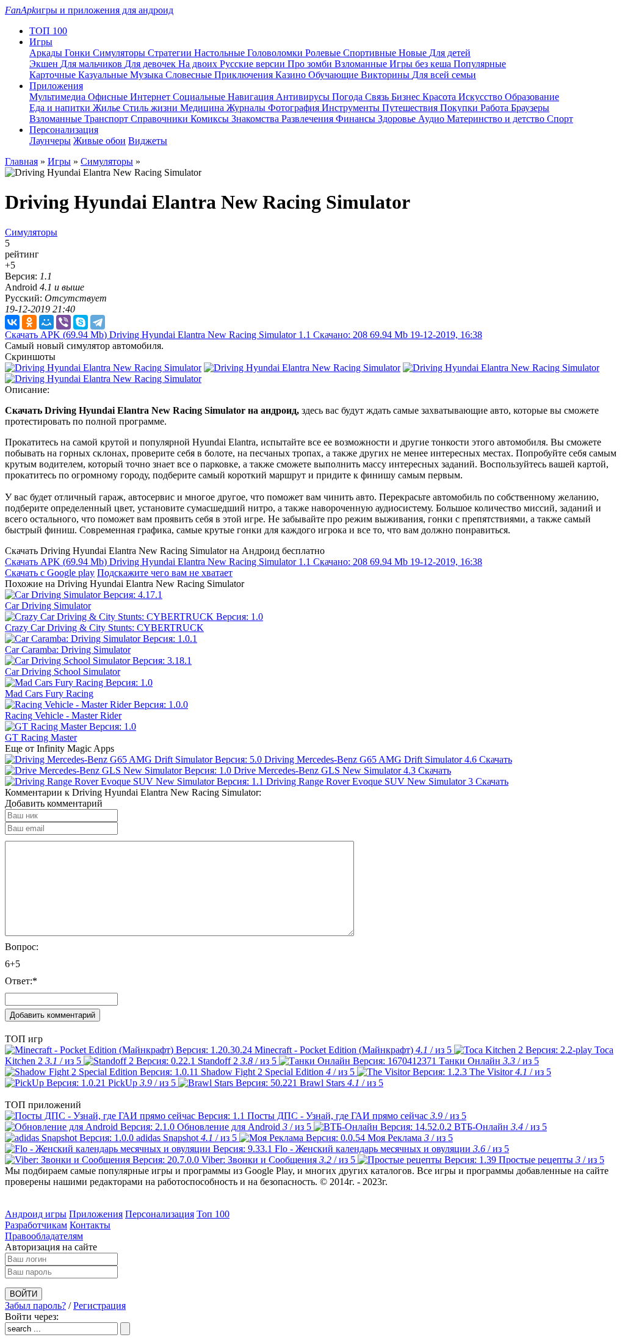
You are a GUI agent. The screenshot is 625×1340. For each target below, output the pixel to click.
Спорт (560, 118)
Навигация (252, 97)
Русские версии (253, 64)
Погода (348, 97)
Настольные (220, 53)
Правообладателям (44, 1236)
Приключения (244, 75)
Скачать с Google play (50, 572)
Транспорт (107, 118)
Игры (59, 161)
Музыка (147, 75)
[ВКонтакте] (12, 322)
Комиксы (210, 118)
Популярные (479, 64)
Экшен (44, 64)
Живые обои (99, 140)
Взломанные (361, 64)
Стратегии (171, 53)
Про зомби (310, 64)
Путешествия (411, 108)
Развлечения (308, 118)
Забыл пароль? (35, 1305)
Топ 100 (213, 1214)
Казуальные (104, 75)
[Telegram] (97, 322)
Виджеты (147, 140)
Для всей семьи (444, 75)
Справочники (160, 118)
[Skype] (80, 322)
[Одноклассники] (29, 322)
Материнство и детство (497, 118)
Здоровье (398, 118)
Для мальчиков (92, 64)
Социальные (200, 97)
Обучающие (334, 75)
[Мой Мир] (46, 322)
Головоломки (276, 53)
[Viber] (63, 322)
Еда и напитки (61, 108)
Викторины (386, 75)
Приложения (96, 1214)
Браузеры (530, 108)
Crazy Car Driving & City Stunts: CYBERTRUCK (104, 627)
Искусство (481, 97)
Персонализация (159, 1214)
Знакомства (256, 118)
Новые (414, 53)
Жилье (108, 108)
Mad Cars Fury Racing (49, 693)
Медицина (203, 108)
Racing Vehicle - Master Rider (63, 715)
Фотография (295, 108)
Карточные (53, 75)
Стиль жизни (151, 108)
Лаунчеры (50, 140)
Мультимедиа (58, 97)
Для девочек (151, 64)
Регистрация (99, 1305)
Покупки (460, 108)
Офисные (109, 97)
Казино (291, 75)
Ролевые (324, 53)
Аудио (432, 118)
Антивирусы (304, 97)
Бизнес (406, 97)
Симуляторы (120, 53)
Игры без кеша (421, 64)
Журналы (247, 108)
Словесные (189, 75)
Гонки (79, 53)
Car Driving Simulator (48, 605)
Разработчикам (36, 1225)
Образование (532, 97)
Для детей (450, 53)
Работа (495, 108)
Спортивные (371, 53)
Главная (21, 161)
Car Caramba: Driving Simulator (68, 649)
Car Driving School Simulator (62, 671)
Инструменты (352, 108)
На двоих (199, 64)
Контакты (90, 1225)
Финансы (357, 118)
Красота (440, 97)
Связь (378, 97)
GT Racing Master (41, 737)
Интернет (151, 97)
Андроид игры (36, 1214)
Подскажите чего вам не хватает (165, 572)
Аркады (47, 53)
